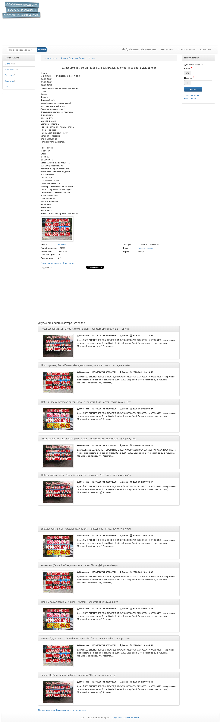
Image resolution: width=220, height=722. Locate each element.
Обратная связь (187, 49)
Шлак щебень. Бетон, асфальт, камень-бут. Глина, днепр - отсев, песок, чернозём (86, 528)
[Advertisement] (118, 25)
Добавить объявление (140, 49)
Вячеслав (62, 244)
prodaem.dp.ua (50, 58)
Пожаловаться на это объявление (57, 262)
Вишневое (10, 75)
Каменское (10, 81)
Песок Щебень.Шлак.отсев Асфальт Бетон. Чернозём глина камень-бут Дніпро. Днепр (88, 438)
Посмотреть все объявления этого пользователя (62, 710)
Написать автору (145, 247)
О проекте (168, 49)
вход (194, 89)
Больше (8, 86)
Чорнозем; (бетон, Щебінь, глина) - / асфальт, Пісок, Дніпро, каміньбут (79, 565)
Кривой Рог (11, 69)
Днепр (10, 63)
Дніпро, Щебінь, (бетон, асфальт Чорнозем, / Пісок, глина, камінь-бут (78, 675)
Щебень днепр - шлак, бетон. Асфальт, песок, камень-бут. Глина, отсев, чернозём (86, 475)
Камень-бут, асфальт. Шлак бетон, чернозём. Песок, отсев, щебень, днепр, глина (85, 638)
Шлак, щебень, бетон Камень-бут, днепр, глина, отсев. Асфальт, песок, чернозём (85, 365)
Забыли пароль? (192, 95)
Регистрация (190, 98)
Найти (43, 49)
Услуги (92, 58)
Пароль (188, 77)
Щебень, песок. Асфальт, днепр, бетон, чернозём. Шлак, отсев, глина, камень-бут (86, 402)
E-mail (187, 68)
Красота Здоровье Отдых (73, 58)
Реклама (206, 49)
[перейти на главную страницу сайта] (21, 10)
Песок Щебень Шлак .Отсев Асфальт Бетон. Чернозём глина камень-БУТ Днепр (85, 328)
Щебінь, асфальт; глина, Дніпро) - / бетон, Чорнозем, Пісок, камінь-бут (79, 602)
